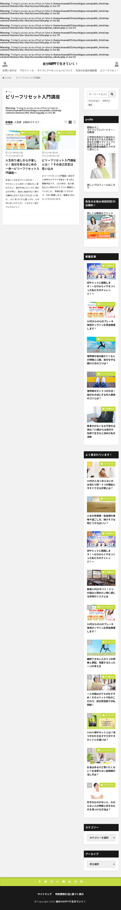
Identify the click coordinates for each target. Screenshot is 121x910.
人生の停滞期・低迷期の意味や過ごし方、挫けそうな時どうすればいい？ (101, 519)
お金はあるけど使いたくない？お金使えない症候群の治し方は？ (101, 771)
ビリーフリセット (109, 70)
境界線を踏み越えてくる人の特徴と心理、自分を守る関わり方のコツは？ (101, 360)
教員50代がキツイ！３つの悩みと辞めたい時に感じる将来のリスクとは (101, 593)
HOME (8, 78)
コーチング (109, 642)
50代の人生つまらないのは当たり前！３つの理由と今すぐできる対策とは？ (101, 485)
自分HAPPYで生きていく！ (60, 63)
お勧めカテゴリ (31, 122)
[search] (112, 94)
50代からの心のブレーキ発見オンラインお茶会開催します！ (101, 325)
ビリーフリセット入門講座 (28, 77)
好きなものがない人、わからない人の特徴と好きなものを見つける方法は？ (101, 806)
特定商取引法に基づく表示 (69, 894)
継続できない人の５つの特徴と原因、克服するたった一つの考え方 (101, 663)
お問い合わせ (9, 70)
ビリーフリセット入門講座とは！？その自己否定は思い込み (59, 164)
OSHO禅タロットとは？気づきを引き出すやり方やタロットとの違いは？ (101, 736)
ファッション (94, 101)
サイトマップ (44, 894)
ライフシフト (109, 464)
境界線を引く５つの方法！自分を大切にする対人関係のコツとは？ (101, 395)
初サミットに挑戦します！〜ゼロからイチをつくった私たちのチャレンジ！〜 (101, 288)
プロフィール (27, 70)
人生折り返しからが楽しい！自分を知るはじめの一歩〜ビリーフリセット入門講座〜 (22, 166)
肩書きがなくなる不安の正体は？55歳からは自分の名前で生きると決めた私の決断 (101, 431)
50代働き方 (109, 266)
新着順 (9, 122)
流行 (90, 105)
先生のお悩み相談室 (86, 70)
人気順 (17, 122)
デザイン (106, 101)
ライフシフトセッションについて (54, 70)
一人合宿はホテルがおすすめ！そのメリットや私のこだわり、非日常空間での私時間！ (101, 699)
